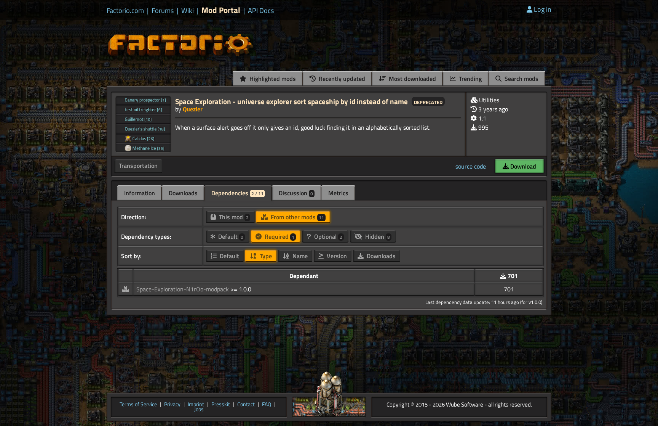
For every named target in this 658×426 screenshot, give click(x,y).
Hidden (377, 236)
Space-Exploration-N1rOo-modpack (183, 289)
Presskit (220, 404)
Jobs (199, 409)
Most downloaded (411, 78)
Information (139, 193)
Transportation (138, 165)
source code (470, 166)
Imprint (196, 404)
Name (299, 255)
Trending (469, 78)
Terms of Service (138, 404)
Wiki (187, 10)
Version (336, 255)
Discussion (296, 193)
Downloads (183, 193)
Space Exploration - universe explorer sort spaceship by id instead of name (291, 101)
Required (278, 236)
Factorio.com (125, 10)
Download (522, 166)
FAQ (266, 404)
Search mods (520, 78)
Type (265, 255)
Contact (246, 404)
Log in (542, 9)
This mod (233, 217)
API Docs (261, 10)
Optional (327, 236)
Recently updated (341, 78)
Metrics (338, 193)
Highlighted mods (272, 78)
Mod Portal (220, 10)
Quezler (193, 109)
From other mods (296, 217)
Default (230, 236)
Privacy (172, 404)
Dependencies (237, 193)
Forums (163, 10)
